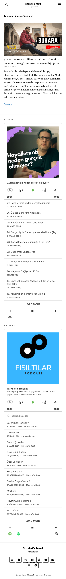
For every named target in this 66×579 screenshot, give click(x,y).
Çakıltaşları (13, 432)
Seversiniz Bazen (16, 452)
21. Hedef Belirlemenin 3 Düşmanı (25, 261)
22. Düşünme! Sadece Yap (21, 251)
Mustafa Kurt (33, 3)
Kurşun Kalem (14, 471)
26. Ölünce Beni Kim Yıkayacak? (24, 212)
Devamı (8, 104)
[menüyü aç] (59, 4)
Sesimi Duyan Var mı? (18, 481)
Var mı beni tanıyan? (18, 422)
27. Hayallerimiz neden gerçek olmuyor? (28, 203)
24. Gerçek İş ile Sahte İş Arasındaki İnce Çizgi (32, 232)
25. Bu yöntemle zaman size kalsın (25, 222)
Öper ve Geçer (15, 461)
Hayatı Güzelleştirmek (19, 500)
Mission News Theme (24, 575)
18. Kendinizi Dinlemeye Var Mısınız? (27, 293)
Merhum (11, 491)
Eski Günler (13, 510)
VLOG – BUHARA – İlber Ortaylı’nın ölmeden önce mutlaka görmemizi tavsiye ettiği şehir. (32, 61)
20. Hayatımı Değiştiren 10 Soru (24, 271)
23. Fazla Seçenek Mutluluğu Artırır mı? (28, 242)
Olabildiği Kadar (15, 442)
